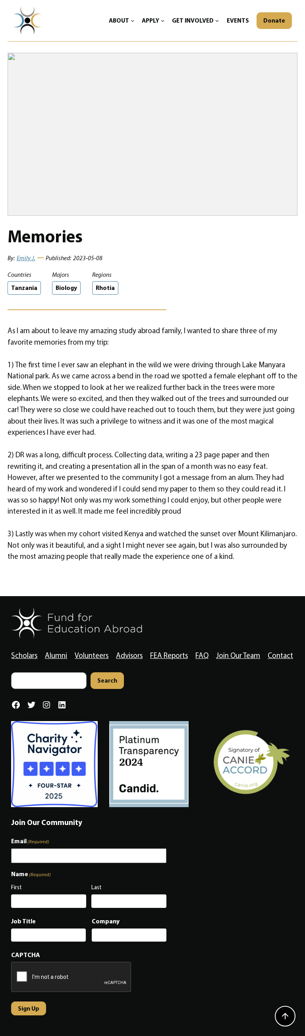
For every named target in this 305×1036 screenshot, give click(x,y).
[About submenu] (132, 20)
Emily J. (26, 258)
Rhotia (105, 288)
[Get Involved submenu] (217, 20)
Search (107, 680)
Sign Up (28, 1008)
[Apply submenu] (162, 20)
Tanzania (24, 288)
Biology (66, 288)
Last (96, 887)
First (16, 887)
